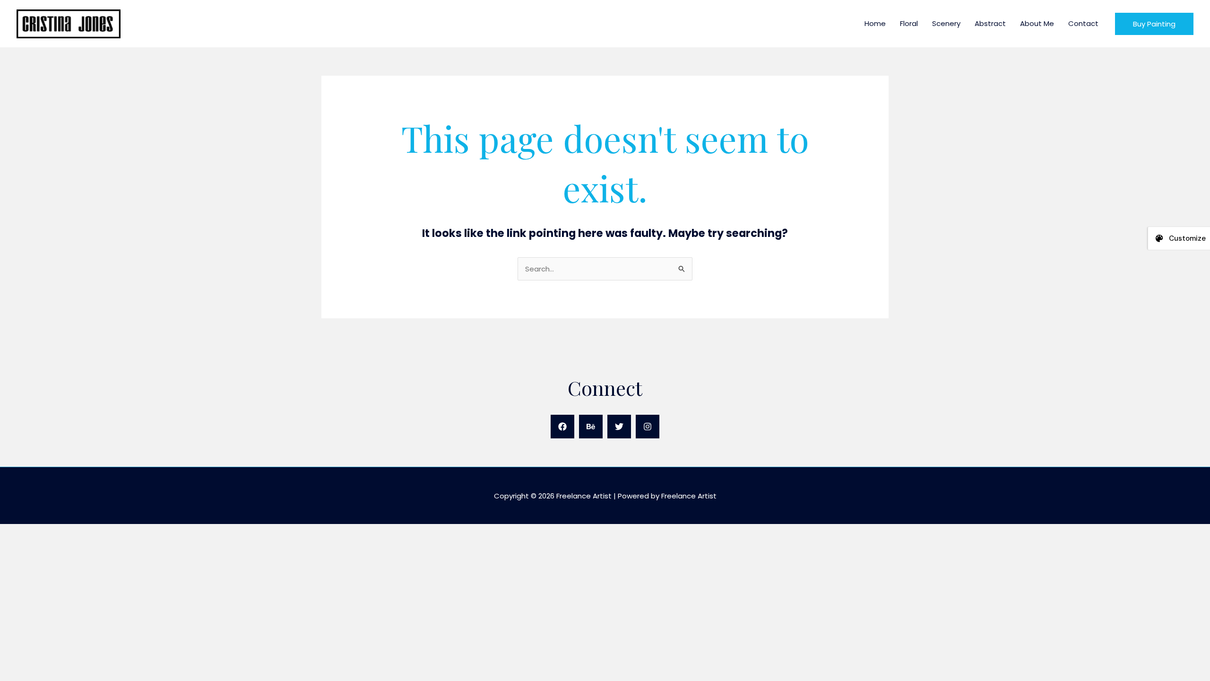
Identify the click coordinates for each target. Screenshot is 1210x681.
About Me (1037, 23)
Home (875, 23)
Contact (1083, 23)
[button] (1154, 24)
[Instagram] (647, 426)
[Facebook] (562, 426)
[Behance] (591, 426)
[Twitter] (619, 426)
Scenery (946, 23)
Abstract (990, 23)
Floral (909, 23)
